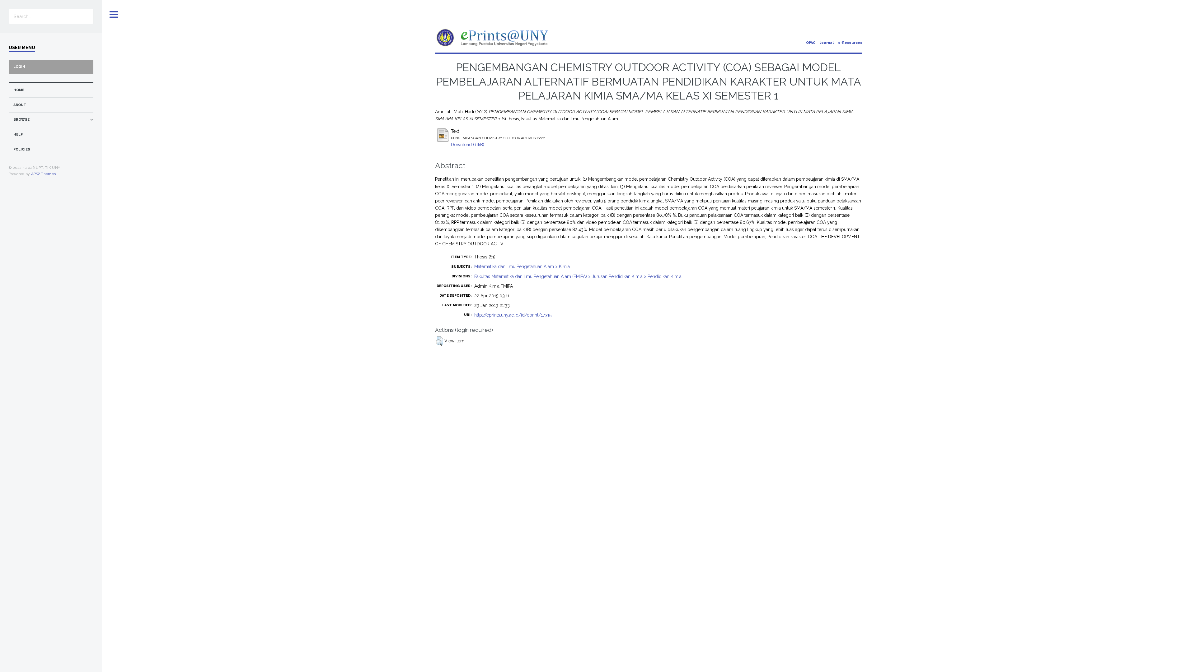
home (18, 90)
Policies (21, 149)
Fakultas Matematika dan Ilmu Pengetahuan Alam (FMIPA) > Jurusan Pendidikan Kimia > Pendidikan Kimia (578, 276)
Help (18, 134)
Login (19, 67)
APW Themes (43, 174)
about (19, 105)
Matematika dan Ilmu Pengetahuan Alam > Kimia (522, 266)
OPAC (810, 43)
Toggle (114, 15)
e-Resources (850, 43)
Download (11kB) (467, 144)
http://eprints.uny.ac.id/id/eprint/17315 (512, 315)
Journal (827, 43)
